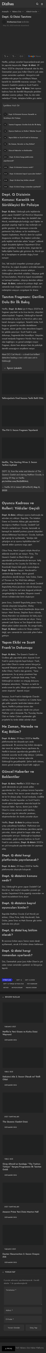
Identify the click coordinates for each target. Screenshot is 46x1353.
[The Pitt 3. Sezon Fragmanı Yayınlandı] (23, 415)
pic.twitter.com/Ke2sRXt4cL (15, 481)
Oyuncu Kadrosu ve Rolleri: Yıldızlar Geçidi (23, 131)
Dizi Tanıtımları (11, 1117)
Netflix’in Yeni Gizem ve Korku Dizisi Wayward (20, 1033)
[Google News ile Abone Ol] (34, 56)
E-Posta (10, 1319)
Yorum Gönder (14, 1327)
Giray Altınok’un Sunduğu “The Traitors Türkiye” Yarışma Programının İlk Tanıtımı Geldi (22, 1167)
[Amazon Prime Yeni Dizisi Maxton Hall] (23, 1193)
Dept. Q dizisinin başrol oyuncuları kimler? (22, 174)
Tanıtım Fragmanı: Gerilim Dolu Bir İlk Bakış (23, 124)
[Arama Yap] (37, 4)
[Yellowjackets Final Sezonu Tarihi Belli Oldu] (23, 383)
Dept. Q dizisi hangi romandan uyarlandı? (22, 187)
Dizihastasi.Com (14, 22)
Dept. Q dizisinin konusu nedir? (18, 167)
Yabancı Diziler (31, 988)
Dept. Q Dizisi (30, 980)
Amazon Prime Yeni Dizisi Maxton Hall (20, 1211)
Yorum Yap (10, 1272)
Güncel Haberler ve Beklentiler (18, 150)
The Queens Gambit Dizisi (15, 1121)
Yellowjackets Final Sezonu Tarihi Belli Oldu (22, 398)
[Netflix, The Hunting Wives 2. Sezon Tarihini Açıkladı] (23, 447)
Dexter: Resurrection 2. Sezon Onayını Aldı (21, 1255)
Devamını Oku (11, 1040)
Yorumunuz (11, 1290)
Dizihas (8, 4)
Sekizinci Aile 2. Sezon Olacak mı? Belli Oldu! (21, 1078)
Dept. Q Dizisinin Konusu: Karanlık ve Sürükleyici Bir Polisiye (20, 116)
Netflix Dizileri (17, 988)
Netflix (36, 738)
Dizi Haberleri (32, 984)
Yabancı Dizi (10, 1027)
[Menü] (42, 4)
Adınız (9, 1310)
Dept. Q (19, 980)
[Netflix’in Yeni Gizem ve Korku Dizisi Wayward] (23, 1012)
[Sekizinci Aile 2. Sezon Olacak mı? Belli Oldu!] (23, 1057)
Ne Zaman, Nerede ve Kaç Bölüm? (20, 144)
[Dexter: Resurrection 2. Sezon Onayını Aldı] (23, 1235)
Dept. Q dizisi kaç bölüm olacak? (19, 180)
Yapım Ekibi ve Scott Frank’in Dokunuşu (21, 137)
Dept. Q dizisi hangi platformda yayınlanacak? (18, 159)
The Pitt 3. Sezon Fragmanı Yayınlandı (20, 430)
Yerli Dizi (8, 1072)
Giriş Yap (33, 1327)
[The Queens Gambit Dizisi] (23, 1102)
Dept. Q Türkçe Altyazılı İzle (13, 984)
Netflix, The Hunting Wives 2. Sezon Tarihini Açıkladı (19, 464)
